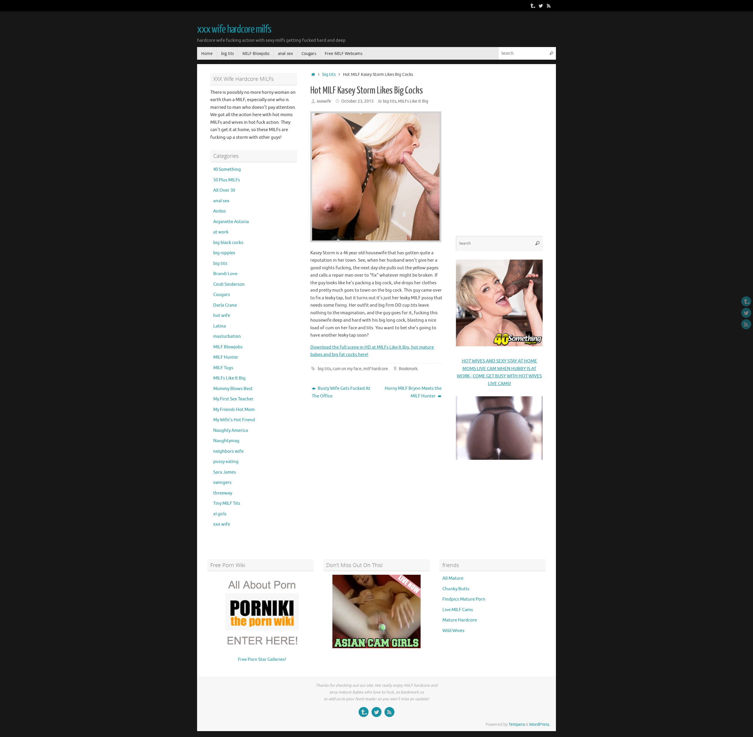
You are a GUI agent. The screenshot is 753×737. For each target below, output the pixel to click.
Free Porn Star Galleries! (262, 659)
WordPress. (539, 724)
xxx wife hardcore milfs (234, 29)
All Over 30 (224, 190)
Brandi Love (225, 274)
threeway (222, 493)
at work (221, 232)
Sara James (224, 472)
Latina (219, 326)
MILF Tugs (223, 368)
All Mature (452, 578)
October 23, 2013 (357, 101)
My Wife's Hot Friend (234, 420)
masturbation (227, 336)
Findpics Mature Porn (463, 599)
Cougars (221, 295)
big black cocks (228, 242)
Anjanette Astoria (231, 222)
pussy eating (226, 461)
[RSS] (549, 5)
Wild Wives (453, 631)
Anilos (219, 211)
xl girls (219, 514)
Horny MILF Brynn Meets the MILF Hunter (413, 392)
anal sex (221, 201)
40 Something (227, 169)
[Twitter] (541, 5)
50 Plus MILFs (226, 180)
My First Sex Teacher (233, 399)
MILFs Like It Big (413, 101)
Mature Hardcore (459, 620)
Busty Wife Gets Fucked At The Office (341, 392)
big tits (329, 74)
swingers (222, 482)
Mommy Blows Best (233, 389)
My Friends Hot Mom (234, 409)
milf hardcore (375, 368)
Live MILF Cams (457, 610)
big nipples (224, 253)
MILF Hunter (225, 357)
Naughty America (230, 430)
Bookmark (408, 368)
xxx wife (221, 524)
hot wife (221, 315)
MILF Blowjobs (228, 347)
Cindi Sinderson (229, 284)
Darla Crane (225, 305)
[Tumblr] (532, 5)
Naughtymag (226, 441)
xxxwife (324, 101)
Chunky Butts (455, 589)
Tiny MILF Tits (226, 503)
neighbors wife (228, 451)
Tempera (517, 724)
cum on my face (347, 368)
